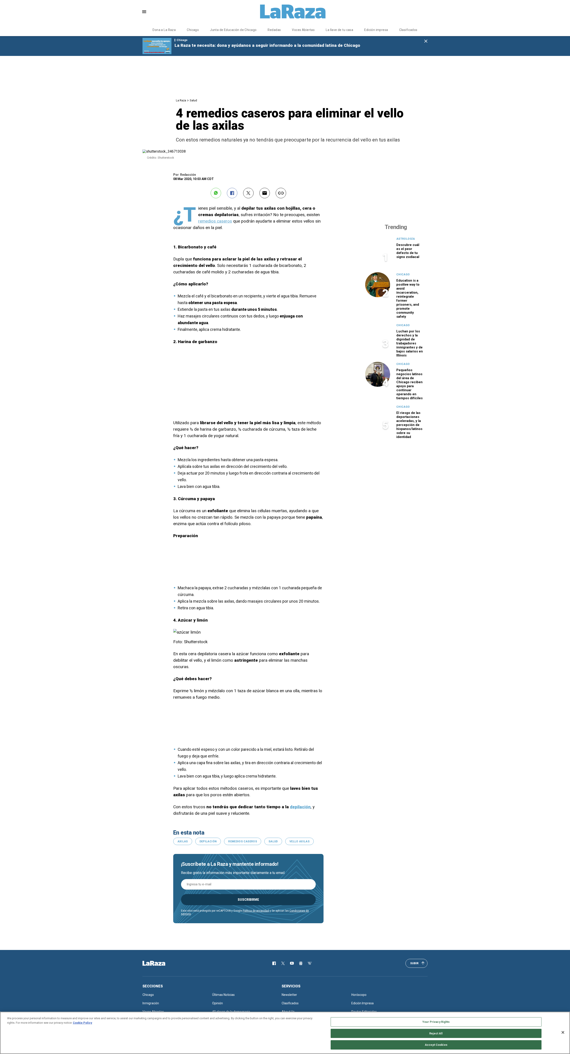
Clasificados (408, 30)
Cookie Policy (82, 1022)
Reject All (436, 1033)
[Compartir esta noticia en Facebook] (232, 193)
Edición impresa (376, 30)
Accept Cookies (436, 1044)
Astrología (405, 238)
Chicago (193, 30)
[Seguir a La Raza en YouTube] (291, 963)
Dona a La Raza (164, 30)
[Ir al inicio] (160, 963)
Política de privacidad (256, 910)
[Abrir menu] (144, 12)
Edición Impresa (362, 1003)
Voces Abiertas (303, 30)
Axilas (182, 841)
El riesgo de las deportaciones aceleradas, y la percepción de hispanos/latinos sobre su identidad (409, 425)
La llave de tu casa (339, 30)
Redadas (274, 30)
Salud (193, 100)
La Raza (181, 100)
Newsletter (289, 995)
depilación (208, 841)
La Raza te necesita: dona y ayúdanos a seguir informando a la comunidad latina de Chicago (267, 45)
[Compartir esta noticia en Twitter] (248, 193)
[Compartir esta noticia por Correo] (264, 193)
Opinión (217, 1003)
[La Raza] (293, 11)
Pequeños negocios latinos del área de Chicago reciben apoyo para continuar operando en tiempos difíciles (409, 384)
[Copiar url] (281, 193)
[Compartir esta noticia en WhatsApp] (216, 193)
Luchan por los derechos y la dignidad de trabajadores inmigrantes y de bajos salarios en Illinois (409, 343)
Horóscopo (358, 995)
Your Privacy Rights (436, 1021)
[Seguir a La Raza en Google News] (300, 963)
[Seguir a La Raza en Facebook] (274, 963)
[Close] (563, 1032)
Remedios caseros (242, 841)
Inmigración (150, 1003)
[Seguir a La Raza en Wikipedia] (309, 963)
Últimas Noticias (223, 995)
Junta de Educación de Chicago (233, 30)
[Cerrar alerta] (426, 41)
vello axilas (299, 841)
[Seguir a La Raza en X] (283, 963)
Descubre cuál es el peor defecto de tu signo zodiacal (407, 251)
